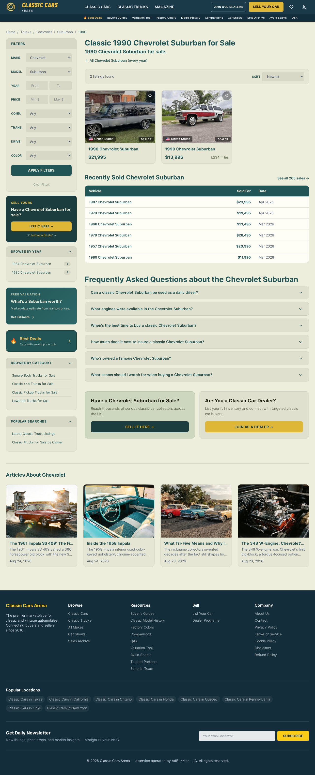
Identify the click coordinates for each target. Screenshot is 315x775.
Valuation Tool (142, 17)
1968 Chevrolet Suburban (110, 224)
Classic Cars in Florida (156, 699)
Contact (261, 620)
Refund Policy (266, 655)
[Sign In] (304, 7)
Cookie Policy (265, 641)
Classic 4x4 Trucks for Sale (33, 384)
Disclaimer (263, 648)
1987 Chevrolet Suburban (110, 202)
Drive (15, 141)
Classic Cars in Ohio (24, 708)
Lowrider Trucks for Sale (30, 401)
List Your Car (202, 613)
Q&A (295, 17)
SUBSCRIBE (293, 736)
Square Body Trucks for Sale (33, 375)
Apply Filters (41, 170)
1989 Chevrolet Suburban (110, 257)
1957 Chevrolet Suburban (110, 246)
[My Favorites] (291, 7)
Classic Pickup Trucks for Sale (35, 392)
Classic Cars (97, 7)
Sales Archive (79, 641)
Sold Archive (256, 17)
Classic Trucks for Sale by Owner (37, 442)
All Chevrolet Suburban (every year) (118, 60)
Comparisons (214, 17)
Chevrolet (44, 32)
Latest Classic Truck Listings (33, 434)
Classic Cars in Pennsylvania (247, 699)
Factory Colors (166, 17)
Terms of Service (268, 634)
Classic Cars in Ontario (113, 699)
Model (16, 71)
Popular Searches (29, 421)
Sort (256, 76)
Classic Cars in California (69, 699)
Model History (190, 17)
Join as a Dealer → (254, 427)
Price (15, 99)
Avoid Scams (278, 17)
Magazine (164, 7)
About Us (262, 613)
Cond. (16, 113)
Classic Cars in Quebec (199, 699)
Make (15, 57)
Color (16, 155)
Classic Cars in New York (67, 708)
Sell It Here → (139, 427)
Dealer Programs (205, 620)
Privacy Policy (266, 627)
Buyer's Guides (117, 17)
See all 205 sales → (293, 178)
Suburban (65, 32)
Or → (41, 235)
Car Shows (235, 17)
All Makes (75, 627)
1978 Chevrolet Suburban (110, 213)
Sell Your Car (266, 7)
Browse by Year (26, 251)
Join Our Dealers (228, 7)
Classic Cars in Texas (25, 699)
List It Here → (41, 226)
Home (10, 32)
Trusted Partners (143, 661)
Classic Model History (147, 620)
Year (15, 86)
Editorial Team (141, 668)
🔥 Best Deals (92, 17)
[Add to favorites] (149, 95)
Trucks (25, 32)
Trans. (17, 127)
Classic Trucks (132, 7)
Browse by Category (31, 363)
